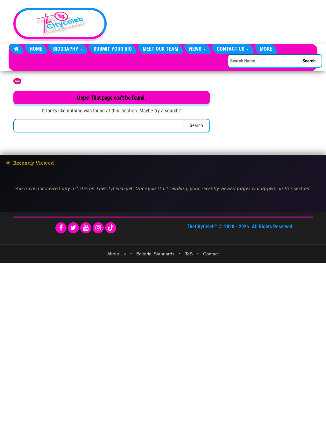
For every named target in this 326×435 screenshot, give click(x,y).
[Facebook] (61, 227)
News (196, 49)
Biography (66, 49)
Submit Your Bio (113, 49)
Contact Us (231, 49)
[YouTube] (85, 227)
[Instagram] (98, 227)
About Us (116, 253)
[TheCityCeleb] (16, 49)
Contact (211, 253)
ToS (189, 253)
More (266, 49)
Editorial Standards (155, 253)
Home (36, 49)
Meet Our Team (160, 49)
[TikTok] (110, 227)
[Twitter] (73, 227)
